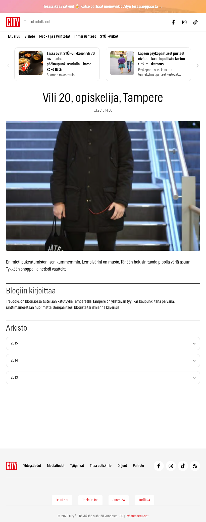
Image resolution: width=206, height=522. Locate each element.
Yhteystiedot (32, 466)
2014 (14, 360)
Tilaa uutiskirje (101, 466)
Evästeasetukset (137, 516)
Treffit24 (144, 500)
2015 (14, 343)
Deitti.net (62, 500)
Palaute (138, 466)
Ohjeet (122, 466)
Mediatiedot (55, 466)
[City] (11, 466)
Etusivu (14, 36)
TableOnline (90, 500)
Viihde (30, 36)
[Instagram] (184, 22)
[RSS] (195, 466)
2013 (14, 377)
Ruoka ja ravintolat (55, 36)
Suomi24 (119, 500)
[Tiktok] (195, 22)
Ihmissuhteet (85, 36)
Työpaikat (77, 466)
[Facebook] (173, 22)
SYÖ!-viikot (109, 36)
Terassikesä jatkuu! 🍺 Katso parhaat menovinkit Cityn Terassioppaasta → (103, 7)
